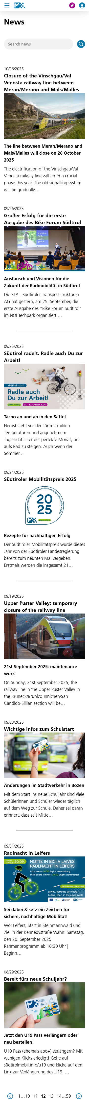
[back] (10, 1096)
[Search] (81, 44)
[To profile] (84, 5)
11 (35, 1096)
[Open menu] (7, 5)
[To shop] (74, 5)
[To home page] (19, 5)
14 (59, 1096)
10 (27, 1096)
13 (51, 1096)
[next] (78, 1096)
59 (68, 1096)
